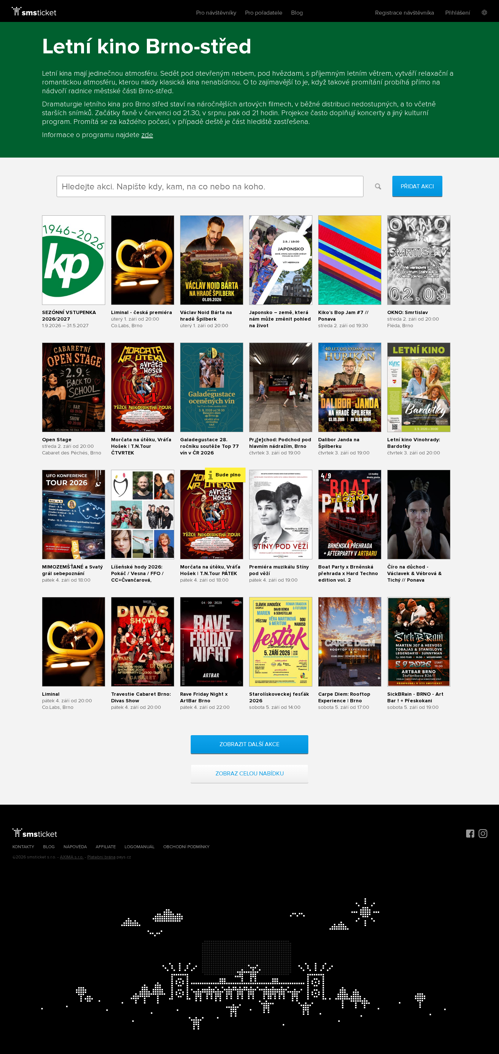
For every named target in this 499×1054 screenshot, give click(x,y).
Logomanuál (140, 847)
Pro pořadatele (263, 12)
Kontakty (23, 847)
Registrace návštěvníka (404, 12)
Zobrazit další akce (249, 744)
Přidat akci (417, 186)
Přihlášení (457, 12)
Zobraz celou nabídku (250, 773)
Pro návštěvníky (216, 12)
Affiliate (106, 847)
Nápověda (75, 847)
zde (147, 135)
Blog (297, 12)
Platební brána (101, 857)
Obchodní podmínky (186, 847)
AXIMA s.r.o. (72, 857)
